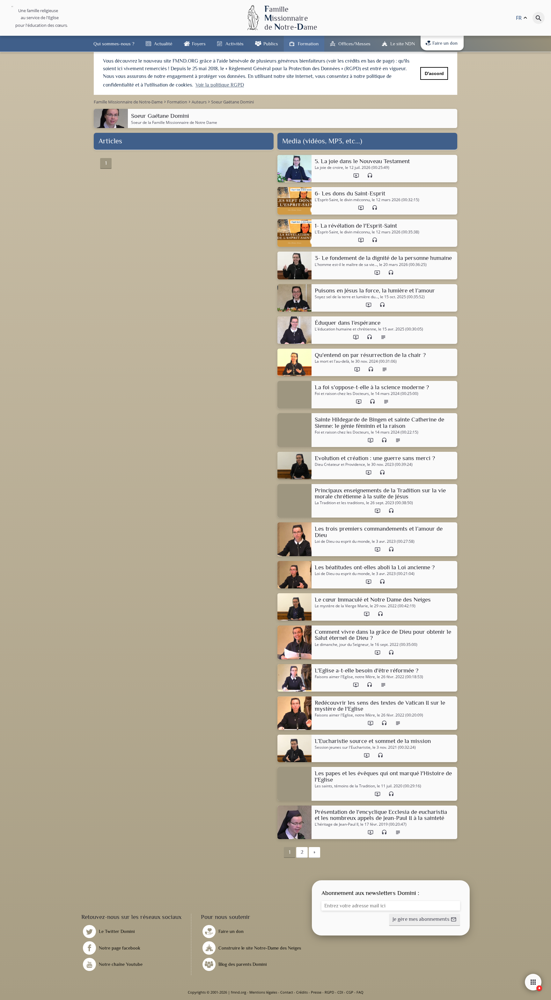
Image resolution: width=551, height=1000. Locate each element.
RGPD (329, 992)
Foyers (199, 43)
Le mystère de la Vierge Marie (341, 606)
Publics (270, 43)
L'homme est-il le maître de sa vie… (346, 265)
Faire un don (445, 43)
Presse (316, 992)
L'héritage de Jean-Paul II (336, 824)
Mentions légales (263, 992)
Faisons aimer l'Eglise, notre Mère (345, 677)
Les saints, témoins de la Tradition (345, 786)
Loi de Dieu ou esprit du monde (342, 541)
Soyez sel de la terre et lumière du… (346, 297)
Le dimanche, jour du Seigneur (342, 645)
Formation (308, 43)
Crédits (302, 992)
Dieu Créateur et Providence (340, 464)
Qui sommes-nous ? (113, 43)
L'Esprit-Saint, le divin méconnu (342, 200)
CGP (349, 992)
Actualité (163, 43)
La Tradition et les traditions (339, 503)
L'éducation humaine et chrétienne (345, 329)
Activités (234, 43)
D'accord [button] (434, 73)
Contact (286, 992)
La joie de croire (329, 168)
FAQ (360, 992)
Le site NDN (402, 43)
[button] (424, 920)
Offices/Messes (354, 43)
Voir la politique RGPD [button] (219, 85)
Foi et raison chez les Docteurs (342, 394)
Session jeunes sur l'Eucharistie (343, 747)
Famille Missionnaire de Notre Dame (184, 122)
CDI (340, 992)
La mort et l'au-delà (332, 361)
